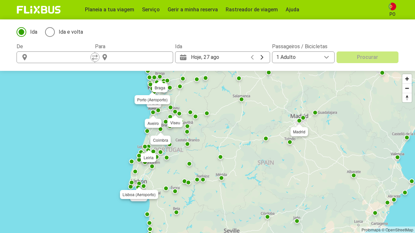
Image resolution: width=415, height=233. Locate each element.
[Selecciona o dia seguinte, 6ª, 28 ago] (262, 57)
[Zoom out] (407, 88)
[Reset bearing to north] (407, 97)
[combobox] (61, 57)
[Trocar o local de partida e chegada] (95, 57)
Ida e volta (71, 32)
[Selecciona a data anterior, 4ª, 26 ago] (252, 57)
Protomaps (371, 229)
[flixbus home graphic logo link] (39, 10)
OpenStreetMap (399, 229)
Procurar (367, 57)
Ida (33, 32)
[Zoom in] (407, 78)
